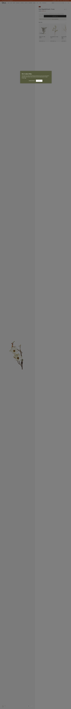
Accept (39, 80)
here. (25, 77)
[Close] (50, 72)
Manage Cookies (32, 80)
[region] (36, 77)
